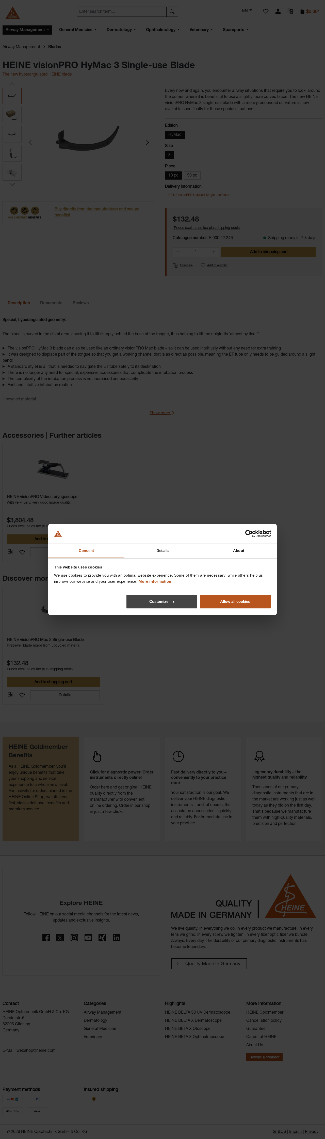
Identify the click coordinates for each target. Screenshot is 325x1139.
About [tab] (238, 550)
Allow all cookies (235, 601)
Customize (158, 601)
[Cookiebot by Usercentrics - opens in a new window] (249, 534)
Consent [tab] (86, 550)
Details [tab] (162, 550)
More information (155, 581)
